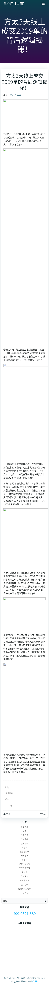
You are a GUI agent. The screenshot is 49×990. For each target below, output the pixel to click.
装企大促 (24, 893)
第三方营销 (24, 880)
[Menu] (43, 3)
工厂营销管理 (24, 868)
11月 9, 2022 (15, 95)
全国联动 (24, 827)
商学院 (24, 847)
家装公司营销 (24, 864)
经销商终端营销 (24, 888)
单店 (24, 831)
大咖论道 (24, 856)
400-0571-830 (24, 913)
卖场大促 (24, 835)
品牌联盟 (24, 843)
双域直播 (24, 839)
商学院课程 (24, 851)
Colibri (35, 981)
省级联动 (24, 876)
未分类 (24, 872)
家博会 (24, 860)
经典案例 (9, 793)
